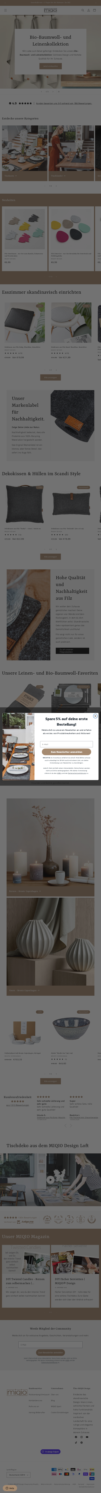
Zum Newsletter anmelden (66, 752)
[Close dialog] (95, 716)
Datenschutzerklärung (77, 773)
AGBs (59, 773)
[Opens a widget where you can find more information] (10, 1488)
